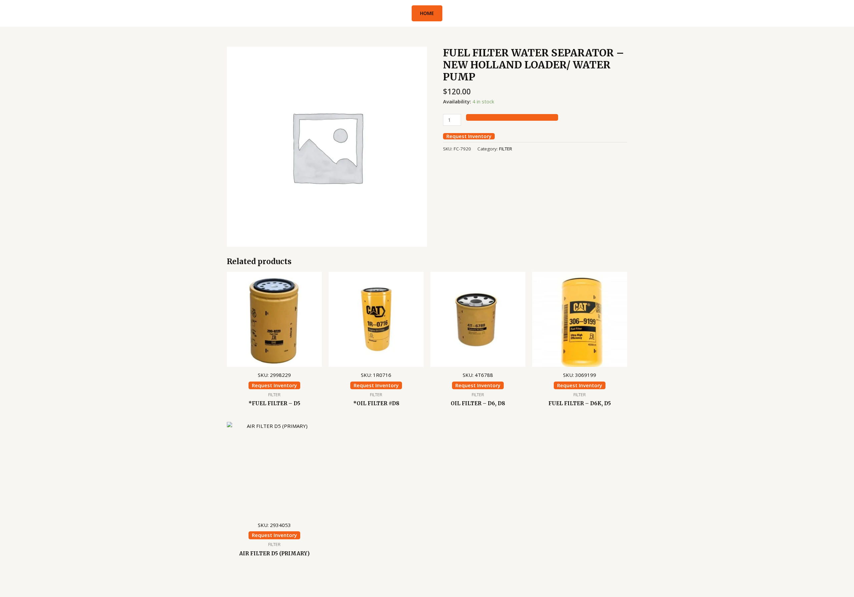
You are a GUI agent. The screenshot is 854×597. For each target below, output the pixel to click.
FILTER (505, 149)
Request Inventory (468, 136)
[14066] (512, 117)
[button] (427, 13)
